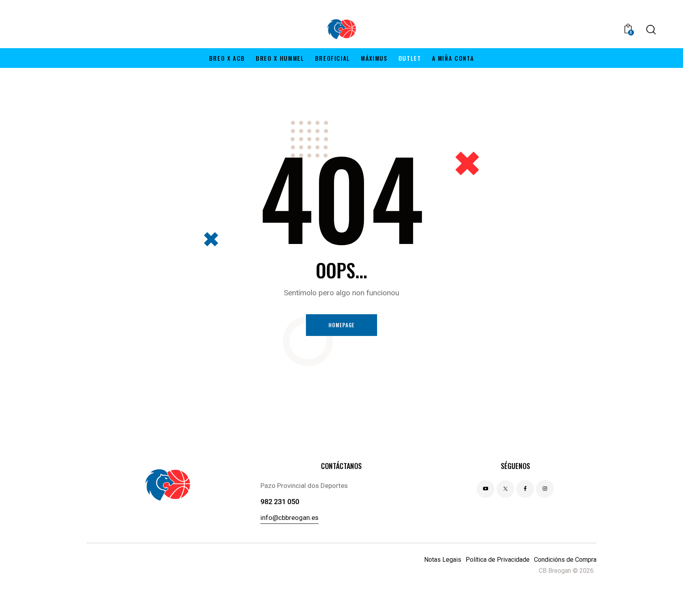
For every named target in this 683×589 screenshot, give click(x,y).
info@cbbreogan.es (289, 517)
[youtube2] (485, 489)
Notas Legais (442, 559)
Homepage (341, 325)
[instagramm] (545, 489)
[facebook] (525, 489)
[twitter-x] (505, 489)
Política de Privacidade (498, 559)
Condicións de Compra (565, 559)
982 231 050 (279, 501)
